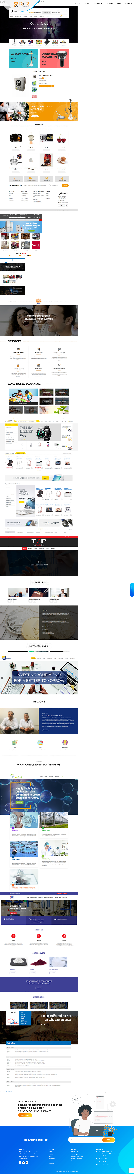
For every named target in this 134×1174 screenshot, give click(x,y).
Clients (119, 3)
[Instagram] (27, 1162)
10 (6, 1091)
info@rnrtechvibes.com (104, 1164)
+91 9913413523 (103, 1159)
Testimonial (109, 3)
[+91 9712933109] (96, 1161)
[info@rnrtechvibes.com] (96, 1164)
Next (10, 1091)
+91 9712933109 (103, 1161)
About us (77, 3)
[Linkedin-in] (23, 1162)
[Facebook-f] (20, 1162)
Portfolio (97, 3)
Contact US (128, 3)
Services (86, 3)
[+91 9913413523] (96, 1159)
